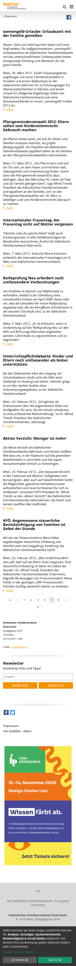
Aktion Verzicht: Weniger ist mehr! (34, 438)
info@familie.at (19, 646)
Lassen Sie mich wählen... (20, 952)
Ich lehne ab (19, 960)
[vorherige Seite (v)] (17, 600)
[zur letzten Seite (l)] (38, 607)
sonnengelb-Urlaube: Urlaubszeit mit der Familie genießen (37, 33)
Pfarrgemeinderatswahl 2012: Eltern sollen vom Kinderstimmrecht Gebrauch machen (36, 125)
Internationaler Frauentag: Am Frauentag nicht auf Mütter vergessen (38, 222)
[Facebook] (68, 17)
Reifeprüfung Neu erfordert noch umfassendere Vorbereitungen (33, 280)
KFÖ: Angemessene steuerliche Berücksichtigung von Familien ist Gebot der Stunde (34, 524)
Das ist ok (54, 960)
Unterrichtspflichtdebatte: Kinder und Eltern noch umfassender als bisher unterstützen (38, 360)
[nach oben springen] (38, 891)
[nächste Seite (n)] (66, 600)
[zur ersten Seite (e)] (10, 600)
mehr (10, 109)
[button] (6, 713)
